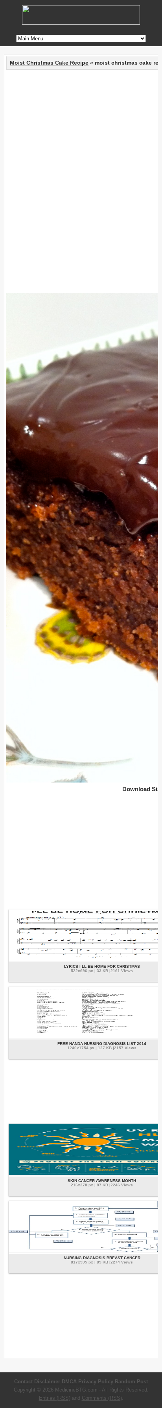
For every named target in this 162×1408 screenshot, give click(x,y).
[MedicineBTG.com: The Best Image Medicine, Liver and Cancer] (81, 23)
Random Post (131, 1382)
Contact (23, 1382)
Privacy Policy (95, 1382)
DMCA (69, 1382)
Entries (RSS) (54, 1398)
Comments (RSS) (102, 1398)
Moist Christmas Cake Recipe (49, 63)
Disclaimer (47, 1382)
